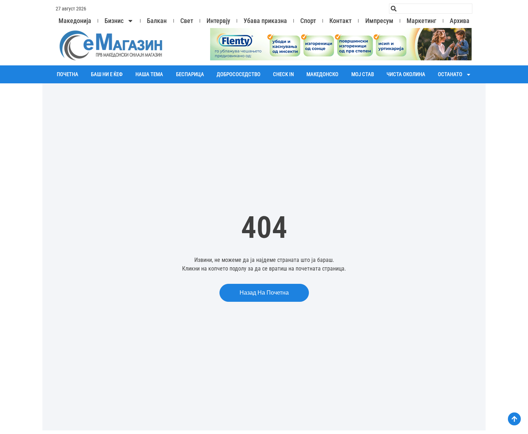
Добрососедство (238, 74)
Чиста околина (405, 74)
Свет (186, 20)
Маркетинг (421, 20)
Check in (283, 74)
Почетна (67, 74)
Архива (459, 20)
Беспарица (190, 74)
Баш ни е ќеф (107, 74)
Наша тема (149, 74)
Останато (450, 74)
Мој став (362, 74)
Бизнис (114, 20)
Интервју (218, 20)
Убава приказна (265, 20)
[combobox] (430, 9)
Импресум (379, 20)
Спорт (308, 20)
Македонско (322, 74)
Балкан (157, 20)
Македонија (75, 20)
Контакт (340, 20)
